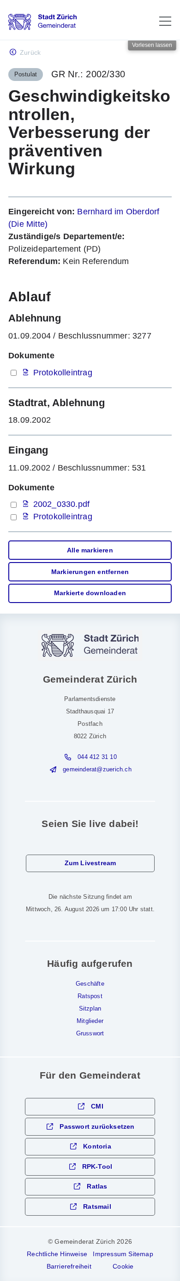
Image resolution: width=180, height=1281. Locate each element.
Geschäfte (90, 984)
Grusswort (90, 1033)
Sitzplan (90, 1008)
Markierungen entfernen (90, 572)
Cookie (123, 1266)
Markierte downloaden (90, 593)
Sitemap (140, 1254)
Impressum (109, 1254)
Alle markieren (90, 550)
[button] (165, 21)
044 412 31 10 (97, 757)
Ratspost (90, 996)
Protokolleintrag (62, 372)
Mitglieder (90, 1021)
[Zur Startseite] (42, 22)
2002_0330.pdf (61, 504)
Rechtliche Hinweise (57, 1254)
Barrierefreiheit (69, 1266)
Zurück (30, 52)
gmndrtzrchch (97, 769)
